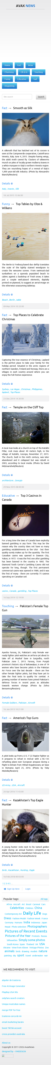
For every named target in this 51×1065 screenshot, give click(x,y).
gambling (22, 591)
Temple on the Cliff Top (28, 407)
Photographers (37, 926)
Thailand (30, 944)
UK (36, 944)
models (33, 951)
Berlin (12, 300)
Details (6, 183)
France (45, 918)
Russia (44, 936)
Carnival (36, 904)
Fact (4, 108)
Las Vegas (14, 389)
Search (41, 97)
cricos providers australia (13, 1034)
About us (6, 1043)
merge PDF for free (11, 1010)
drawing (25, 951)
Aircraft (31, 703)
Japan (44, 922)
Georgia (18, 480)
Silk (17, 189)
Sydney (5, 389)
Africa (9, 904)
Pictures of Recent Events (26, 931)
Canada (12, 591)
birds (4, 870)
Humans (18, 922)
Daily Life (32, 913)
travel (28, 955)
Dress (7, 918)
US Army (6, 785)
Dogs (44, 914)
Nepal (7, 927)
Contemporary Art (13, 914)
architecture (7, 480)
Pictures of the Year (17, 935)
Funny (6, 204)
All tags (44, 899)
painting (8, 955)
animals (10, 951)
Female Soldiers (9, 703)
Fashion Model (19, 918)
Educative (8, 495)
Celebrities (17, 908)
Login (27, 889)
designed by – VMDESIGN (14, 1051)
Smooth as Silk (22, 108)
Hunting (24, 870)
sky (14, 955)
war (46, 955)
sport (20, 955)
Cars (43, 904)
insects (10, 189)
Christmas (25, 389)
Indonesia (35, 922)
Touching (8, 606)
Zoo (47, 947)
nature (43, 951)
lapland (5, 392)
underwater (37, 955)
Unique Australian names (13, 1004)
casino (5, 591)
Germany (9, 922)
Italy (4, 189)
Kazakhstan (13, 870)
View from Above (20, 947)
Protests (36, 936)
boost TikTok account (11, 1028)
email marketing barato (13, 1022)
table (18, 300)
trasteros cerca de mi (11, 1016)
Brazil (28, 904)
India (27, 922)
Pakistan (22, 703)
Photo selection (19, 927)
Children (29, 908)
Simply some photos (32, 940)
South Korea (12, 944)
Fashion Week (33, 918)
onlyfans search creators (13, 998)
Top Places (15, 392)
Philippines (37, 389)
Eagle (31, 870)
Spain (22, 944)
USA (14, 785)
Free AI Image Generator (13, 986)
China (38, 908)
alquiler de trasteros (11, 980)
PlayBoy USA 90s (10, 992)
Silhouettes (12, 940)
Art (23, 904)
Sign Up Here (13, 889)
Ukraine (6, 947)
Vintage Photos (36, 947)
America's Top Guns (25, 718)
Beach (5, 300)
